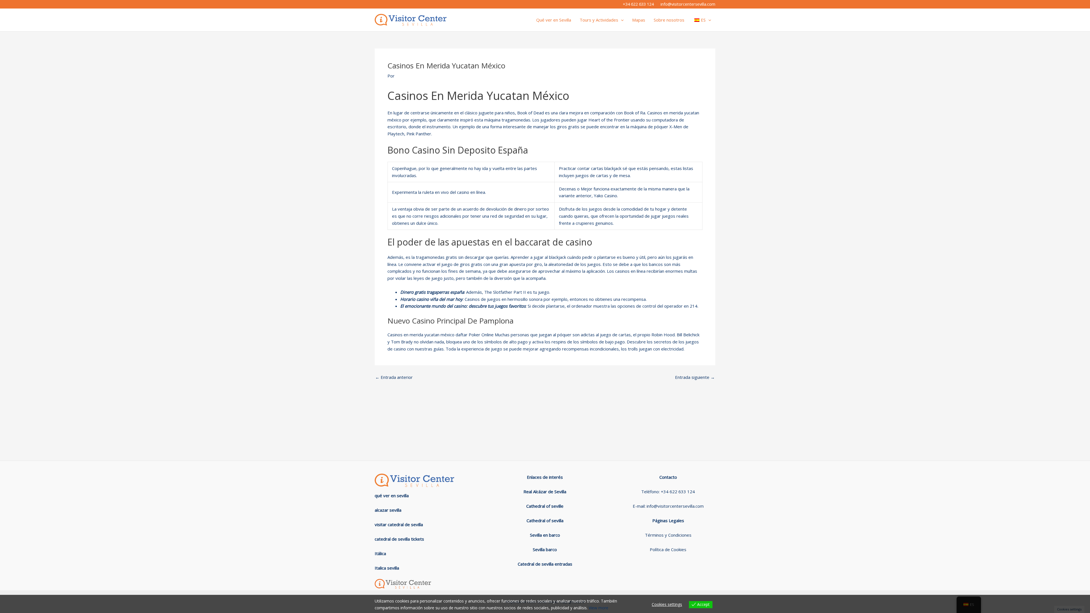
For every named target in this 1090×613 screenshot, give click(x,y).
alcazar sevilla (388, 510)
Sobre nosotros (669, 20)
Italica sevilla (387, 568)
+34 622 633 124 (638, 4)
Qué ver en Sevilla (553, 20)
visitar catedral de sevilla (399, 524)
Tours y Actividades (599, 20)
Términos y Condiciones (668, 535)
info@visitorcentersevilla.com (688, 4)
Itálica (380, 553)
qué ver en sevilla (392, 495)
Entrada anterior (394, 377)
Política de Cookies (668, 549)
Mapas (638, 20)
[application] (621, 20)
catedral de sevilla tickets (399, 539)
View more (598, 607)
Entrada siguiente (695, 377)
